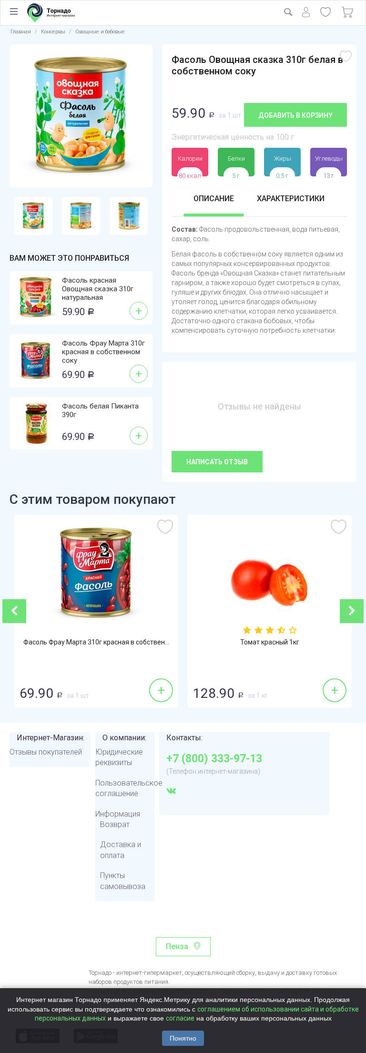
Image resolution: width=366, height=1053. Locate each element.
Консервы (53, 32)
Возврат (115, 824)
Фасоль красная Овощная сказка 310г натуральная (97, 289)
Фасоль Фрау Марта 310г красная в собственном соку (103, 352)
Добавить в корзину (295, 115)
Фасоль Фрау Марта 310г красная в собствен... (96, 642)
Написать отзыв (217, 462)
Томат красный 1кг (269, 642)
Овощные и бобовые (100, 32)
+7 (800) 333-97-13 (214, 759)
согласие (180, 1018)
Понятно (183, 1038)
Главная (20, 32)
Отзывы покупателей (46, 752)
